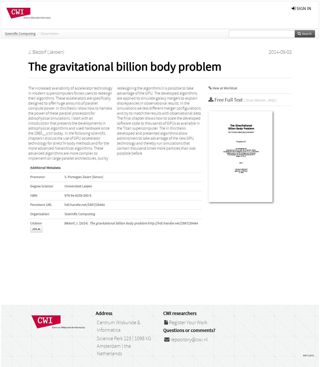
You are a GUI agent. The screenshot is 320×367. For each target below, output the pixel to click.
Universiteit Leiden (78, 186)
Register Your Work (187, 323)
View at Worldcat (224, 88)
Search (306, 34)
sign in (303, 8)
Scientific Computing (20, 34)
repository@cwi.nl (189, 340)
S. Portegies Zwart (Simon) (83, 177)
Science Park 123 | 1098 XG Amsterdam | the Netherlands (124, 346)
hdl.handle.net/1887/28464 (84, 205)
